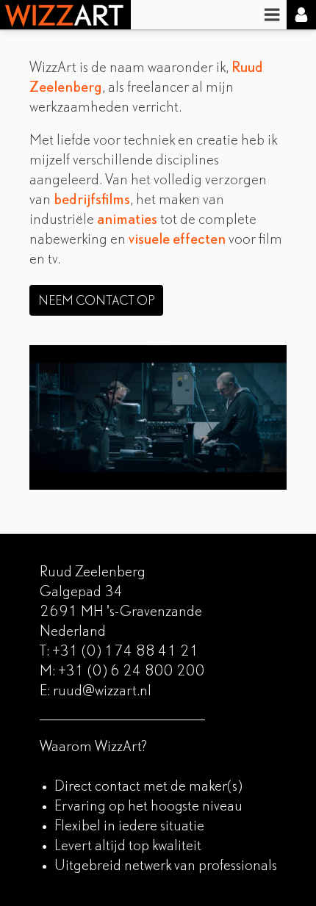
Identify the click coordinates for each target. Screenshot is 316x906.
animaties (127, 220)
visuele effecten (177, 240)
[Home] (65, 14)
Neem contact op (96, 301)
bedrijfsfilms (92, 200)
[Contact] (301, 14)
